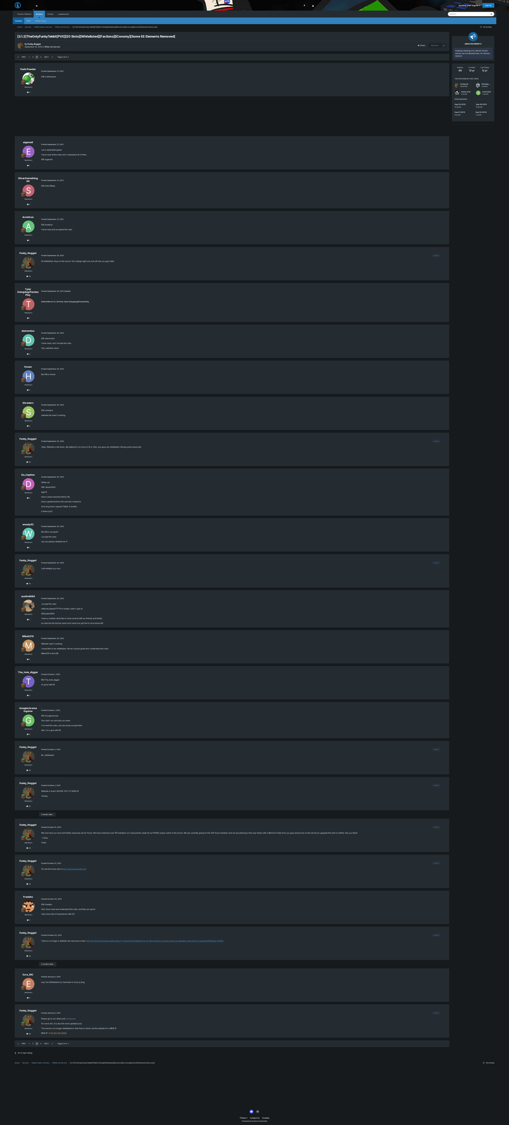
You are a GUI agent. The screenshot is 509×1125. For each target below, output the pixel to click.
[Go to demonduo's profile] (28, 340)
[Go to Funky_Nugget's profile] (20, 45)
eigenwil (28, 142)
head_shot (465, 92)
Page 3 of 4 (63, 57)
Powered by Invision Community (254, 1121)
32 (29, 276)
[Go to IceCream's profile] (478, 93)
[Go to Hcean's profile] (28, 376)
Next (46, 57)
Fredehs (28, 896)
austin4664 (28, 596)
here (71, 1019)
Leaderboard (63, 14)
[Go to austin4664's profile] (28, 606)
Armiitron (28, 217)
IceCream (486, 92)
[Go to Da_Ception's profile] (28, 484)
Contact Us (255, 1118)
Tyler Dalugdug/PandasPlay (28, 292)
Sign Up (488, 5)
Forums (18, 21)
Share (422, 45)
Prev (24, 57)
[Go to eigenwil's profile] (28, 152)
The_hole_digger (28, 672)
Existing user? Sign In (469, 5)
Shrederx (28, 402)
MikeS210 (28, 636)
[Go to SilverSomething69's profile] (28, 191)
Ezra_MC (28, 974)
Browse (39, 14)
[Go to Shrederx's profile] (28, 412)
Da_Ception (28, 474)
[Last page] (52, 57)
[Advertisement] (63, 117)
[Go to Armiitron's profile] (28, 226)
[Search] (491, 14)
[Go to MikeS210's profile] (28, 646)
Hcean (28, 366)
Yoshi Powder (28, 69)
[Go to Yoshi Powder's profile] (28, 79)
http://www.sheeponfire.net (74, 869)
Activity (50, 14)
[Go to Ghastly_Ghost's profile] (478, 85)
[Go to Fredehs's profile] (28, 906)
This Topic (481, 14)
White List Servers (52, 47)
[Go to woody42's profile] (28, 534)
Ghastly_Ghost (487, 84)
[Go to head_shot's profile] (457, 93)
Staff (28, 21)
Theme (243, 1118)
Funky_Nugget (34, 44)
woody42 (28, 524)
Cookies (265, 1118)
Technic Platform (24, 14)
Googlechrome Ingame (28, 709)
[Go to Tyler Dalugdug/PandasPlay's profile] (28, 304)
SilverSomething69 (28, 180)
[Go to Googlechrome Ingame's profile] (28, 720)
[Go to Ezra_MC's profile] (28, 984)
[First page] (18, 57)
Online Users (40, 21)
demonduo (28, 330)
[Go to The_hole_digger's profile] (28, 682)
